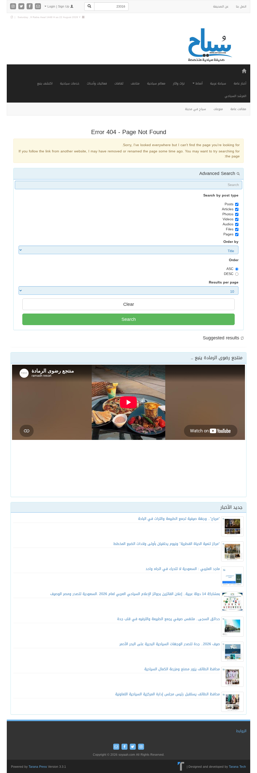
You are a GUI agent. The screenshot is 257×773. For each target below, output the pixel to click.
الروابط (241, 731)
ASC (229, 268)
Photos (227, 214)
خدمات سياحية (69, 83)
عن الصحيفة (220, 6)
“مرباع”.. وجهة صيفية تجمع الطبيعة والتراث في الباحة (179, 518)
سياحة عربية (218, 83)
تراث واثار (178, 83)
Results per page (223, 282)
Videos (228, 219)
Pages (228, 234)
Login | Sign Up (58, 6)
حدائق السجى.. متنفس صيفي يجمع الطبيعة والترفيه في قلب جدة (168, 619)
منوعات (218, 109)
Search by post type (220, 195)
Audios (228, 224)
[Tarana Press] (181, 766)
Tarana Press (38, 766)
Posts (229, 204)
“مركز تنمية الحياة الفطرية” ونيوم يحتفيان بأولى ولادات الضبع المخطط (166, 543)
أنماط (199, 83)
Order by (230, 241)
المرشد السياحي (235, 96)
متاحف (135, 83)
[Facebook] (30, 6)
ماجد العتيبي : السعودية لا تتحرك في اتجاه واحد (183, 568)
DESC (228, 273)
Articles (227, 209)
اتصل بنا (241, 6)
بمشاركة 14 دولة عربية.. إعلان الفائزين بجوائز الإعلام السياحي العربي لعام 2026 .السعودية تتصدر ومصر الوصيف (135, 594)
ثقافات (118, 83)
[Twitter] (22, 6)
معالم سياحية (156, 83)
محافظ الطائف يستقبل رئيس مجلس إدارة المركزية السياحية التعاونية (167, 694)
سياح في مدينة (195, 109)
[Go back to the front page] (209, 45)
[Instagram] (14, 6)
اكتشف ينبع (44, 83)
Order (233, 260)
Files (229, 229)
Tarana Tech (237, 766)
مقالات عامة (238, 109)
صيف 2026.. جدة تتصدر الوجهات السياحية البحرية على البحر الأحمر (169, 644)
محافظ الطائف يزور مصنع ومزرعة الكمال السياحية (182, 669)
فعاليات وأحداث (97, 83)
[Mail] (37, 6)
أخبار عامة (240, 83)
